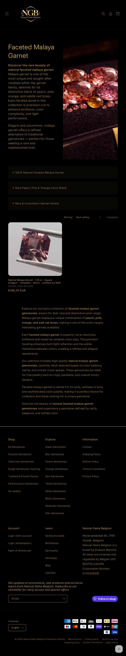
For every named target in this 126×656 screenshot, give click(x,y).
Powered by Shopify (55, 639)
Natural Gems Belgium (34, 639)
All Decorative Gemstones (23, 483)
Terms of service (110, 639)
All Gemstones (16, 446)
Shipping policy (72, 642)
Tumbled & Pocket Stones (23, 476)
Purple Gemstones (56, 461)
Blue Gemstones (54, 454)
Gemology (51, 558)
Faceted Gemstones (19, 454)
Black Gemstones (55, 498)
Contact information (93, 642)
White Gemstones (55, 491)
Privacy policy (92, 639)
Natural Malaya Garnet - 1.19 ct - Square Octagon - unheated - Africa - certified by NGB (34, 281)
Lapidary (50, 572)
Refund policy (75, 639)
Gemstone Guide (54, 535)
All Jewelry (14, 491)
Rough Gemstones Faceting (24, 468)
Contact (87, 446)
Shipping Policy (92, 454)
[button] (6, 13)
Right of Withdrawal (19, 550)
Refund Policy (91, 461)
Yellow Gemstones (56, 483)
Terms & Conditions (94, 468)
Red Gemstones (54, 476)
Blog (48, 565)
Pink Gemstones (54, 513)
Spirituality (51, 550)
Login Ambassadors (19, 543)
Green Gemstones (55, 446)
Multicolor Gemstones (58, 505)
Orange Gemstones (56, 468)
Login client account (20, 535)
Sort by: (68, 217)
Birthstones (52, 543)
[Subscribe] (63, 598)
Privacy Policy (91, 476)
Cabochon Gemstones (21, 461)
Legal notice (112, 642)
